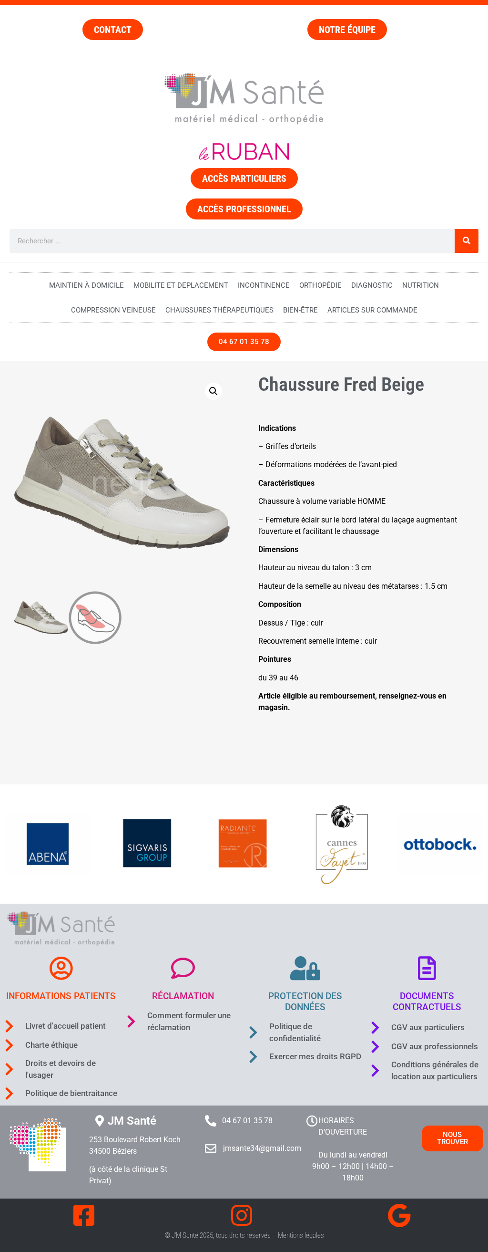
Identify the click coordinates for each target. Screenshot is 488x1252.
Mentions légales (301, 1235)
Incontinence (264, 285)
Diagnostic (372, 285)
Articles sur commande (372, 310)
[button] (213, 391)
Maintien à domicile (86, 285)
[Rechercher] (466, 241)
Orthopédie (320, 285)
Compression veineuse (113, 310)
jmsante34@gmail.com (262, 1148)
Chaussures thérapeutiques (219, 310)
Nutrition (420, 285)
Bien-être (300, 310)
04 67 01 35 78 (247, 1120)
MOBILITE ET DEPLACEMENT (180, 285)
